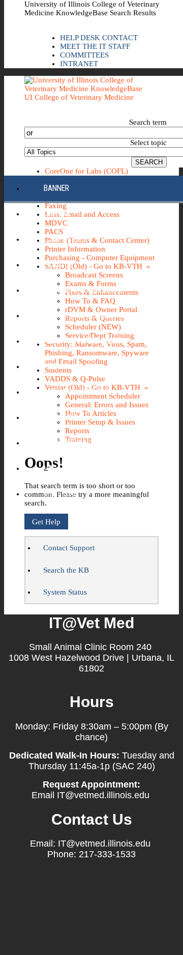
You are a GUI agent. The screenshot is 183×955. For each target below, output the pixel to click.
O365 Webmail (68, 442)
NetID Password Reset (82, 341)
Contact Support (69, 548)
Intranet (79, 64)
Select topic (148, 142)
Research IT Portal (77, 392)
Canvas (57, 213)
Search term (148, 122)
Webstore (61, 493)
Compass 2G (65, 239)
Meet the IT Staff (95, 46)
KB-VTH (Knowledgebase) (87, 315)
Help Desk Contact (99, 38)
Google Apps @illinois (84, 290)
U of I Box (61, 417)
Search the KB (66, 570)
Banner (56, 188)
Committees (84, 55)
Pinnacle (60, 366)
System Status (65, 592)
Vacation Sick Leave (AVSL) (91, 468)
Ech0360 (58, 264)
